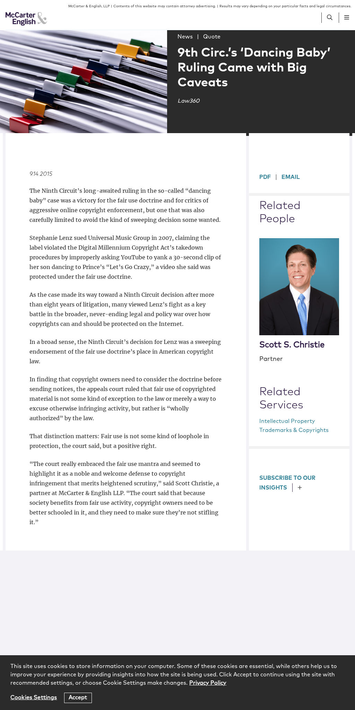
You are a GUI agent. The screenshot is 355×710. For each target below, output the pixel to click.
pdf (265, 177)
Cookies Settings (33, 697)
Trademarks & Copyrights (294, 430)
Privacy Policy (207, 683)
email (291, 177)
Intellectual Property (287, 421)
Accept (78, 697)
